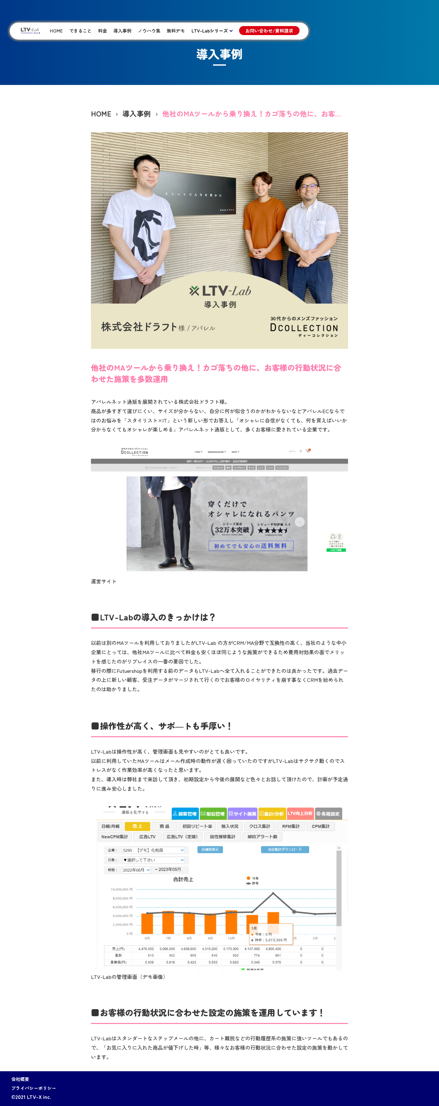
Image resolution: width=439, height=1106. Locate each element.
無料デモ (176, 30)
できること (80, 30)
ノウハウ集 (149, 30)
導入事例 (122, 30)
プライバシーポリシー (33, 1088)
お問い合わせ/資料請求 (269, 30)
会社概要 (20, 1079)
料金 (102, 30)
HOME (56, 30)
